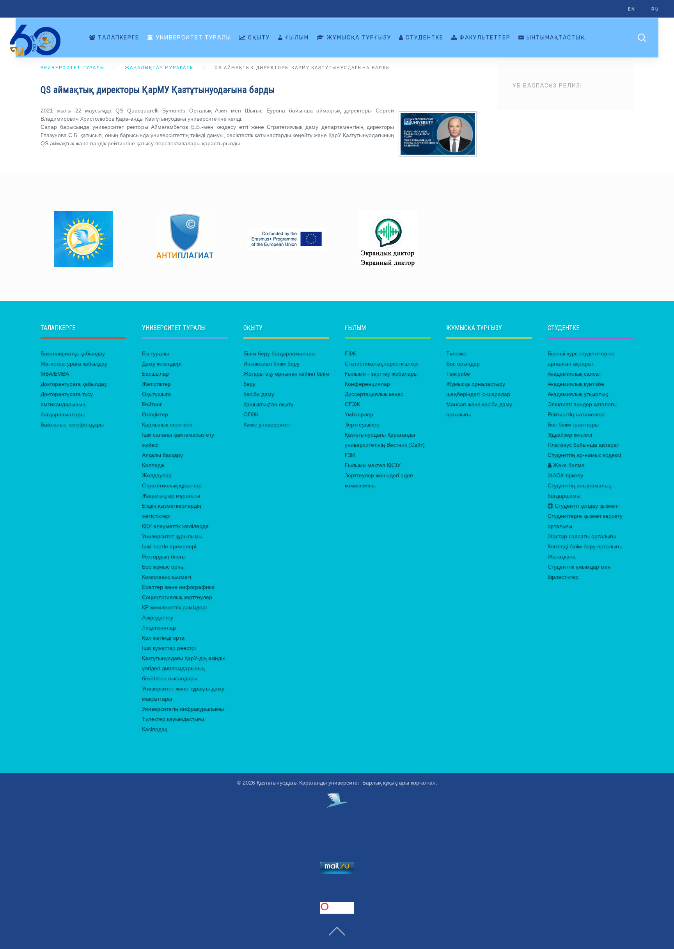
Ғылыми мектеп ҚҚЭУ (373, 465)
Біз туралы (155, 353)
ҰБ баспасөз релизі (547, 85)
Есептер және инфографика (178, 587)
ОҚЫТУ (258, 37)
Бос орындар (463, 363)
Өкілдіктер (155, 414)
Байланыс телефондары (72, 424)
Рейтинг (152, 404)
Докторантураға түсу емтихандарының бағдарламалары (67, 404)
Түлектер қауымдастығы (173, 719)
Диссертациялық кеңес (374, 394)
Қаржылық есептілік (167, 424)
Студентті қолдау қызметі (586, 506)
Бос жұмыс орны (163, 567)
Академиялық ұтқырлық (578, 394)
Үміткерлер (359, 414)
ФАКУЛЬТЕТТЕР (484, 37)
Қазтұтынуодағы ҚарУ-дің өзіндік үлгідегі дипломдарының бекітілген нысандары (183, 668)
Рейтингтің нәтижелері (576, 414)
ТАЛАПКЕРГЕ (117, 37)
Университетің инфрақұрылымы (183, 709)
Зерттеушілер (362, 424)
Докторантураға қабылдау (74, 384)
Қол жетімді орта (163, 638)
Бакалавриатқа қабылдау (73, 353)
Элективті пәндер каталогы (582, 404)
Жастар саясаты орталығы (582, 536)
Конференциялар (367, 384)
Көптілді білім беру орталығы (585, 546)
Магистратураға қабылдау (74, 363)
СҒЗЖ (352, 404)
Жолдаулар (157, 475)
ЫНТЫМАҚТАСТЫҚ (555, 37)
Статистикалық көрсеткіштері (382, 363)
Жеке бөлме (568, 465)
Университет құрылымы (172, 536)
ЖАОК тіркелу (565, 475)
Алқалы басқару (162, 455)
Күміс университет (266, 424)
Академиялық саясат (574, 374)
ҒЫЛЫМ (296, 37)
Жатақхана (562, 556)
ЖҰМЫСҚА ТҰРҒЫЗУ (358, 37)
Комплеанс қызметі (166, 577)
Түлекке (456, 353)
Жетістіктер (156, 384)
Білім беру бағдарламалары (279, 353)
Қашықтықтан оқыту (268, 404)
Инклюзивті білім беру (271, 363)
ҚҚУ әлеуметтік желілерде (175, 526)
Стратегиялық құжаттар (172, 485)
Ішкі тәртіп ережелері (169, 546)
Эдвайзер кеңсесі (570, 435)
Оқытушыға (156, 394)
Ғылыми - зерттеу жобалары (381, 374)
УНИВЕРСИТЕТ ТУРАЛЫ (192, 37)
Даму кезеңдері (161, 363)
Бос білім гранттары (573, 424)
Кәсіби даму (258, 394)
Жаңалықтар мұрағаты (171, 495)
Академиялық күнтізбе (576, 384)
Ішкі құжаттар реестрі (169, 648)
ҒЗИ (350, 455)
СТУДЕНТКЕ (423, 37)
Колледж (153, 465)
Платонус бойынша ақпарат (583, 445)
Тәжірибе (458, 374)
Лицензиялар (159, 627)
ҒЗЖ (350, 353)
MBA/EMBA (55, 374)
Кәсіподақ (154, 729)
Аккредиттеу (157, 617)
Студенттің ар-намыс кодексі (584, 455)
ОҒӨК (250, 414)
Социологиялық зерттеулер (177, 597)
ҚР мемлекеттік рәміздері (174, 607)
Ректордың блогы (164, 556)
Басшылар (155, 374)
